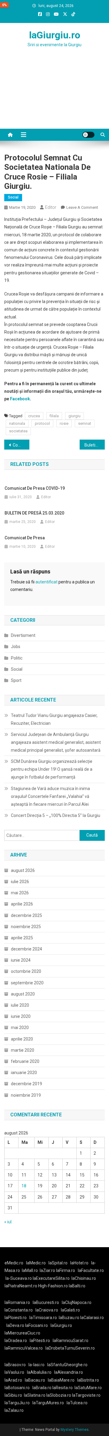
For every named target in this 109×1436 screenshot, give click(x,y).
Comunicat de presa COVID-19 (35, 488)
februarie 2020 (25, 1061)
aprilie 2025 (22, 937)
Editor (50, 207)
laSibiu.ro (13, 1395)
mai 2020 (20, 1027)
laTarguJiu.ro (18, 1402)
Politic (16, 658)
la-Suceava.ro (18, 1278)
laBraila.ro (41, 1387)
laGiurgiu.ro (54, 35)
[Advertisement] (54, 95)
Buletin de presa (94, 445)
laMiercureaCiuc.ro (22, 1333)
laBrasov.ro (15, 1364)
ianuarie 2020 (24, 1072)
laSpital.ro (58, 1262)
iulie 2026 (20, 881)
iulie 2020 (20, 1005)
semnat (84, 423)
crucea (34, 416)
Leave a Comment (82, 207)
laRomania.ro (17, 1302)
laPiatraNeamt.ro (21, 1285)
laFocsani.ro (36, 1325)
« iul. (8, 1221)
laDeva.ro (15, 1325)
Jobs (15, 646)
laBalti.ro (77, 1285)
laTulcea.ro (77, 1402)
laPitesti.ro (40, 1340)
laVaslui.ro (16, 1372)
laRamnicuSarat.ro (70, 1340)
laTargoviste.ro (86, 1395)
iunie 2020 (21, 1016)
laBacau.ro (35, 1380)
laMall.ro (30, 1270)
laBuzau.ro (69, 1317)
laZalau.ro (14, 1410)
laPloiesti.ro (16, 1317)
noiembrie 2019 (26, 1095)
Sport (16, 680)
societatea (18, 431)
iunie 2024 (21, 960)
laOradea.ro (16, 1340)
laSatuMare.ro (88, 1387)
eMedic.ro (14, 1262)
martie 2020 (22, 1050)
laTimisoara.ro (43, 1317)
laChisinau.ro (83, 1278)
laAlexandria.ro (68, 1372)
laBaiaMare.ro (61, 1380)
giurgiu (74, 416)
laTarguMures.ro (48, 1402)
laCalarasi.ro (92, 1317)
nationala (17, 423)
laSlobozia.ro (58, 1395)
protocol (42, 423)
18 (23, 1185)
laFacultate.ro (91, 1270)
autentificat (46, 581)
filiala (54, 416)
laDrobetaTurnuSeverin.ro (70, 1348)
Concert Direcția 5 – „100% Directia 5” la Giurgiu (55, 815)
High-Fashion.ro (53, 1285)
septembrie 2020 (27, 982)
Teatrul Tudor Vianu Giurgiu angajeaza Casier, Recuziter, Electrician (54, 719)
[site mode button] (88, 135)
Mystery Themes (75, 1430)
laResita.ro (62, 1387)
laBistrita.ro (88, 1380)
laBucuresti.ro (46, 1302)
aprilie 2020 (22, 1039)
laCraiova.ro (46, 1310)
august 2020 (23, 994)
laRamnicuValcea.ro (24, 1348)
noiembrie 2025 (26, 926)
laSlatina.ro (34, 1395)
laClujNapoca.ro (76, 1302)
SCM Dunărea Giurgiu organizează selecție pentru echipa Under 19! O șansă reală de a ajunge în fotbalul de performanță (51, 769)
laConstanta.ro (19, 1310)
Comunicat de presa (21, 445)
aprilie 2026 (22, 904)
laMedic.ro (36, 1262)
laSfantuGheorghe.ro (67, 1364)
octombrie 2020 (26, 971)
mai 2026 (20, 892)
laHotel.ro (79, 1262)
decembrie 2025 (26, 915)
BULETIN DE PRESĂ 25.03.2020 (34, 513)
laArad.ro (13, 1380)
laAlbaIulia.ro (39, 1372)
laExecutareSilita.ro (51, 1278)
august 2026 (23, 870)
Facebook (20, 398)
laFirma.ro (65, 1270)
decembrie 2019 (26, 1083)
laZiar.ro (48, 1270)
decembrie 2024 (26, 949)
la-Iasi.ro (36, 1364)
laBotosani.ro (17, 1387)
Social (13, 197)
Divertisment (23, 635)
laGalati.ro (70, 1310)
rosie (64, 423)
